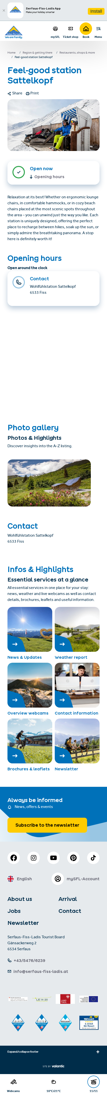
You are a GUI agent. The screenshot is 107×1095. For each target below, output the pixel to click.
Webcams (13, 1091)
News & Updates (24, 657)
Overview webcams (28, 713)
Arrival (67, 899)
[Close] (3, 10)
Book (86, 36)
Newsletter (66, 768)
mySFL (55, 36)
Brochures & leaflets (28, 768)
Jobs (14, 911)
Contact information (76, 713)
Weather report (71, 657)
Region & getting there (37, 53)
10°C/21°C (54, 1091)
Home (11, 53)
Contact (69, 911)
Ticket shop (70, 36)
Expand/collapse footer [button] (23, 1052)
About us (19, 899)
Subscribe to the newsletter (47, 825)
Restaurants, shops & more (77, 53)
